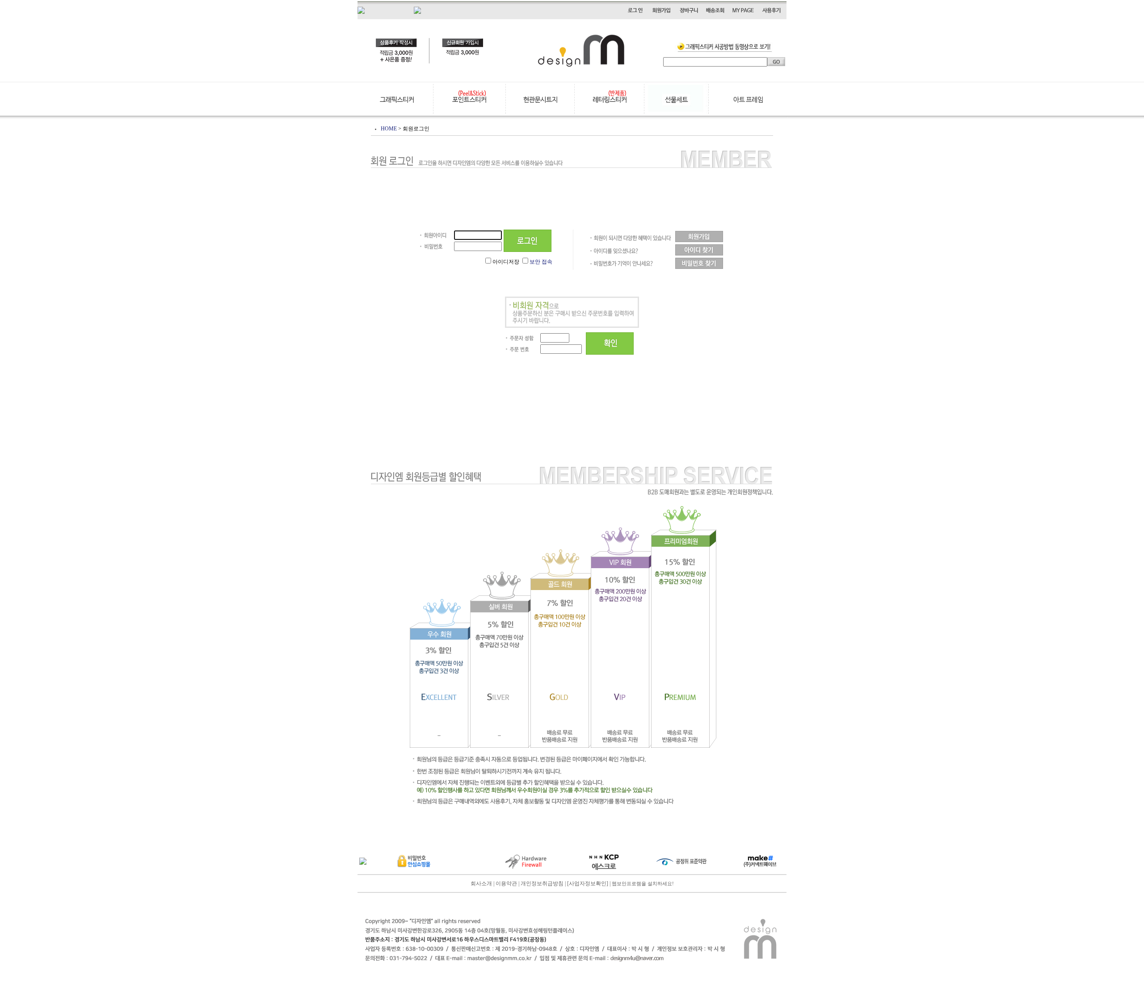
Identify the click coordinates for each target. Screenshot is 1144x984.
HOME (389, 129)
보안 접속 (541, 262)
